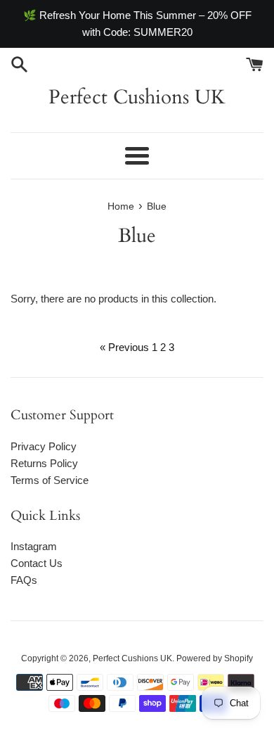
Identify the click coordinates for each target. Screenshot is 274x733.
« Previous (124, 347)
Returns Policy (44, 463)
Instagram (34, 546)
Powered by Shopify (214, 658)
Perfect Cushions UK (137, 97)
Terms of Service (50, 480)
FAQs (24, 580)
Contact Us (37, 563)
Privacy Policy (44, 446)
